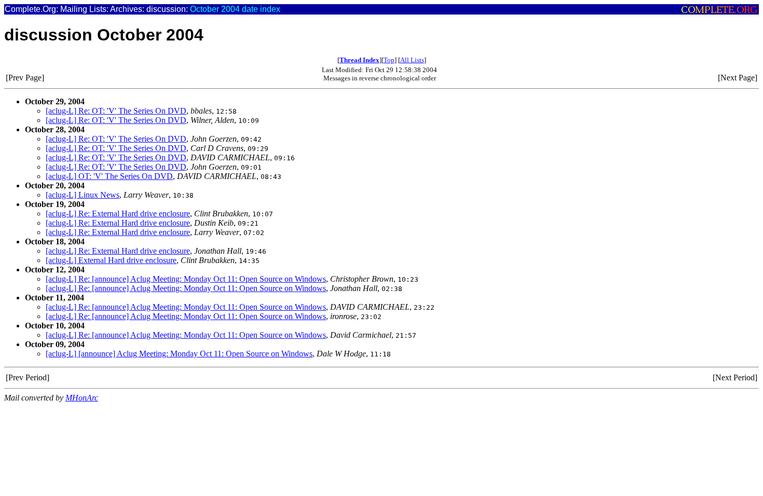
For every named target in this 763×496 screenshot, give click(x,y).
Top (389, 60)
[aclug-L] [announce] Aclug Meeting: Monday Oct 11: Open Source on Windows (179, 353)
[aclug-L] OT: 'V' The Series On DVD (109, 176)
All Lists (412, 60)
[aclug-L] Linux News (82, 194)
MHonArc (81, 397)
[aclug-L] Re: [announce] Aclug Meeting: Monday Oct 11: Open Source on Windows (186, 278)
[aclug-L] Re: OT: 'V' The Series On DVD (116, 110)
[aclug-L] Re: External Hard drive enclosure (118, 213)
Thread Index (359, 60)
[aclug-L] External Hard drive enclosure (111, 260)
